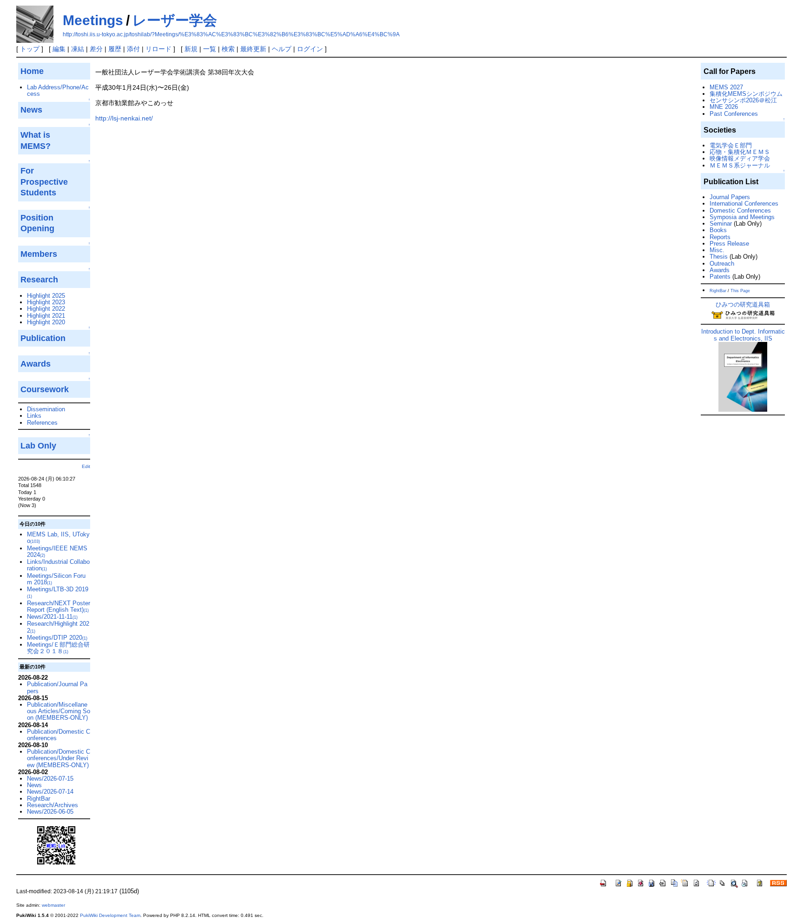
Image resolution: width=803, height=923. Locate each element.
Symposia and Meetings (742, 217)
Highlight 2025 (46, 295)
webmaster (53, 905)
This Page (740, 290)
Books (718, 230)
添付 (133, 49)
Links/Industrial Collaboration (58, 565)
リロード (158, 49)
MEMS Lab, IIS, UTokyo (58, 537)
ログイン (310, 49)
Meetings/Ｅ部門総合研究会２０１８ (58, 648)
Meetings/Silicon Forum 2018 (56, 579)
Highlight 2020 (46, 322)
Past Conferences (734, 113)
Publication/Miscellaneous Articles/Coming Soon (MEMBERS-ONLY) (58, 711)
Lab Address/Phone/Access (58, 90)
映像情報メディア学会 (740, 158)
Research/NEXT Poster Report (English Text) (58, 606)
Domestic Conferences (740, 210)
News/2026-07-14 (50, 791)
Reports (720, 237)
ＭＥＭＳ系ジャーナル (740, 165)
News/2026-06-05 (50, 811)
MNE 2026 (724, 106)
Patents (720, 276)
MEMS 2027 (726, 87)
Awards (720, 270)
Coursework (44, 389)
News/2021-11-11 (52, 616)
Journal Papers (730, 197)
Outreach (722, 263)
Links (34, 415)
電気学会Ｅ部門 (731, 145)
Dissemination (46, 409)
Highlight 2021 (46, 315)
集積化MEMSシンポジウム (746, 93)
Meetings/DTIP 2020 (57, 637)
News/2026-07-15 (50, 778)
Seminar (721, 223)
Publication (43, 338)
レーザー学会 (174, 20)
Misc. (717, 250)
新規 (190, 49)
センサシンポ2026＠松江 (743, 100)
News (34, 785)
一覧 (209, 49)
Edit (86, 466)
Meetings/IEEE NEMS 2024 (57, 551)
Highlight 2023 (46, 302)
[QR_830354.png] (56, 845)
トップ (29, 49)
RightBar (38, 798)
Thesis (719, 256)
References (42, 422)
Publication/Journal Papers (57, 687)
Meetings (93, 20)
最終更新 (253, 49)
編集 (59, 49)
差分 (96, 49)
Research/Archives (52, 805)
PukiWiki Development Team (110, 915)
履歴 (114, 49)
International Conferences (744, 203)
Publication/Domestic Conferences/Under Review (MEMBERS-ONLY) (58, 758)
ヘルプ (281, 49)
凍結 (77, 49)
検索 (228, 49)
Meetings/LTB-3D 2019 (57, 592)
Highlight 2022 (46, 308)
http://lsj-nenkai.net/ (124, 118)
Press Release (729, 243)
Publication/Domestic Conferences (58, 735)
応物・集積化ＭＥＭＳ (740, 151)
